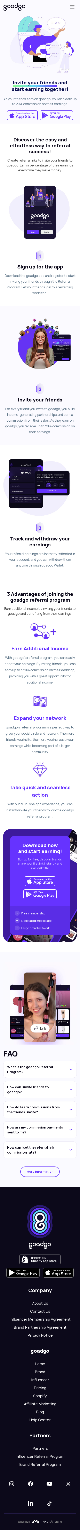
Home (40, 1363)
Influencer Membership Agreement (40, 1319)
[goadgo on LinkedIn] (30, 1503)
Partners (40, 1448)
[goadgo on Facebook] (30, 1484)
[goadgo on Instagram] (11, 1484)
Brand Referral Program (40, 1464)
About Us (40, 1303)
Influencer (40, 1379)
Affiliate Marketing (40, 1403)
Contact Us (40, 1311)
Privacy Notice (40, 1335)
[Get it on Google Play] (56, 115)
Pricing (40, 1387)
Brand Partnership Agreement (40, 1327)
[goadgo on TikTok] (49, 1503)
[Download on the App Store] (22, 115)
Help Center (40, 1419)
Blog (40, 1411)
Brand (40, 1371)
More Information (40, 1171)
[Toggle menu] (72, 6)
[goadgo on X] (68, 1484)
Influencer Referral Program (40, 1456)
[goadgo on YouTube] (49, 1484)
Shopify (40, 1395)
